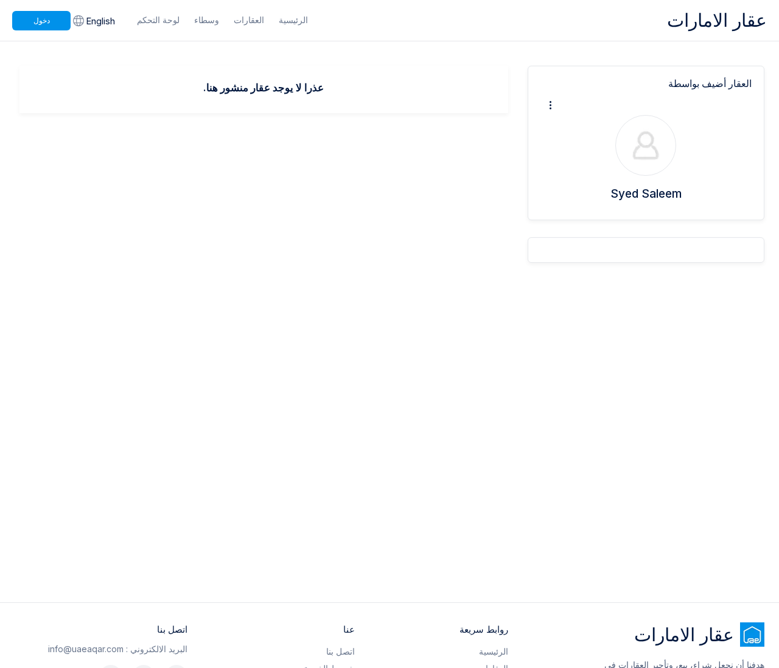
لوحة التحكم (158, 20)
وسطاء (206, 20)
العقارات (249, 20)
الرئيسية (293, 20)
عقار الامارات (717, 20)
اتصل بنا (340, 651)
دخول (41, 20)
